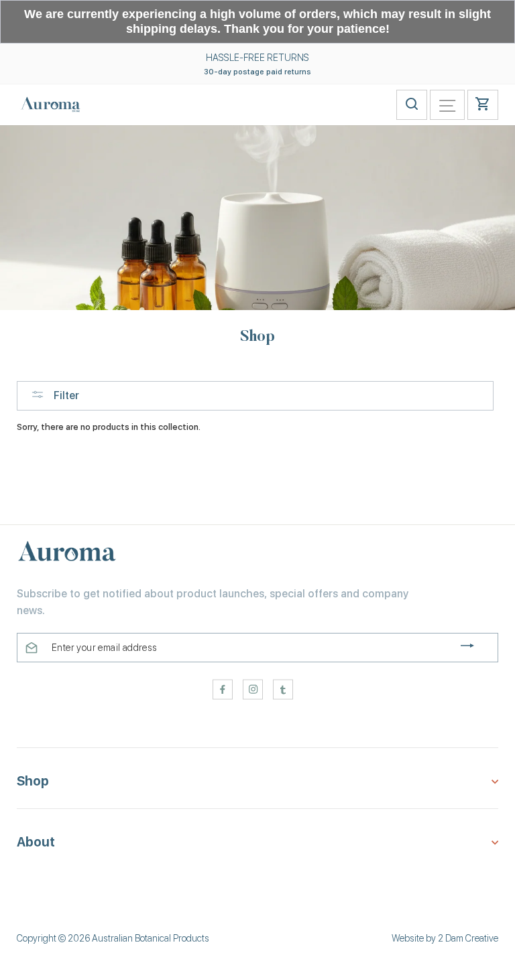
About (36, 842)
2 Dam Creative (468, 938)
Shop (33, 781)
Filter (65, 395)
